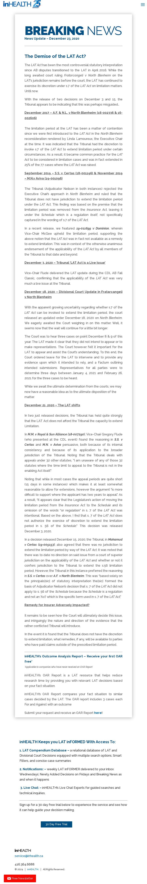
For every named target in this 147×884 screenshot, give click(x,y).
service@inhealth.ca (29, 856)
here (98, 713)
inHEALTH (32, 869)
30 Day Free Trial (56, 824)
